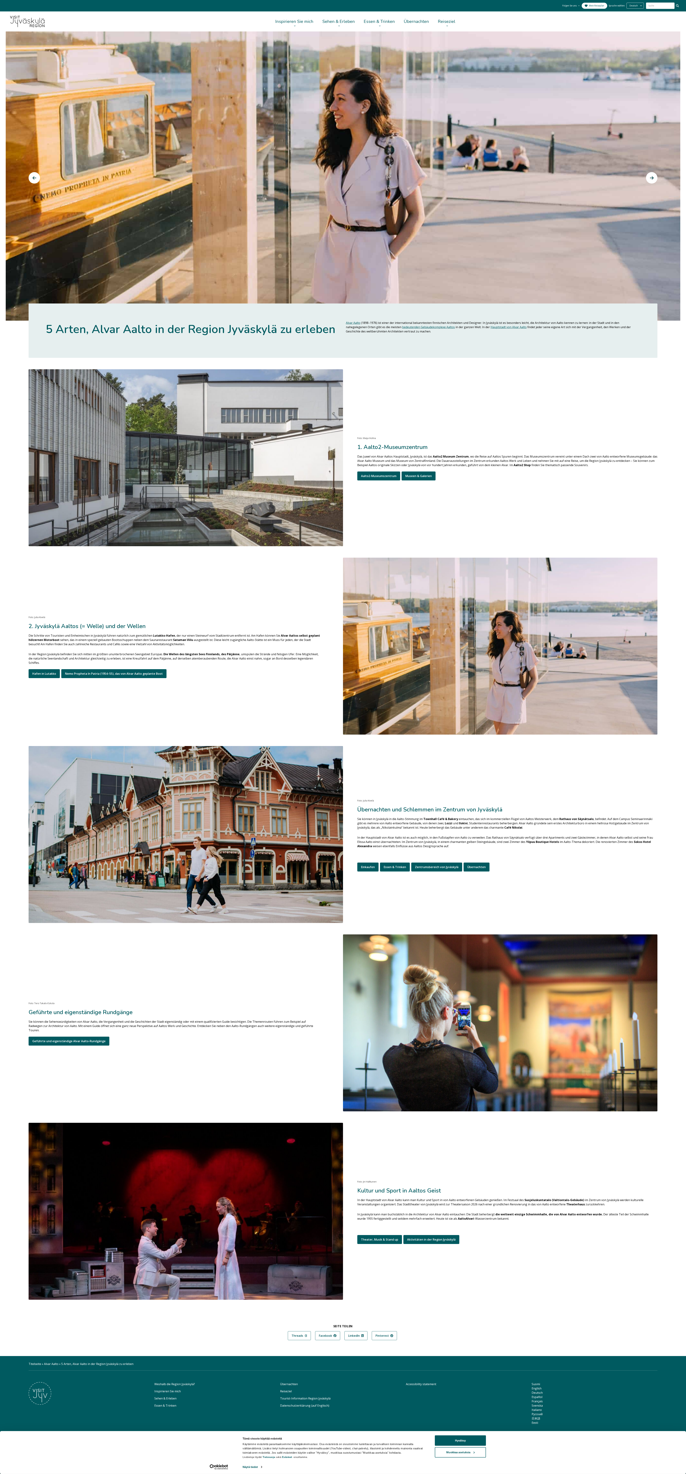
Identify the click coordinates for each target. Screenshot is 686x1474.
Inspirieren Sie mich (294, 21)
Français (537, 1401)
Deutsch (537, 1393)
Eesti (535, 1423)
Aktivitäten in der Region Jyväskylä (431, 1239)
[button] (34, 178)
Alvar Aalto (353, 323)
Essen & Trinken (379, 21)
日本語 (536, 1418)
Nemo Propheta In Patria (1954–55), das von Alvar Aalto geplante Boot (114, 674)
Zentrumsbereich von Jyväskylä (436, 867)
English (536, 1388)
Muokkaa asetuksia (458, 1452)
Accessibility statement (421, 1384)
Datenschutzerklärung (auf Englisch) (304, 1406)
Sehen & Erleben (338, 21)
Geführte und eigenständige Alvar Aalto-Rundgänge (69, 1041)
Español (537, 1397)
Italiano (537, 1410)
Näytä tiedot (250, 1466)
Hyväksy (460, 1440)
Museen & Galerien (418, 476)
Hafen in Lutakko (44, 674)
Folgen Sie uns (569, 5)
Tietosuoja (269, 1457)
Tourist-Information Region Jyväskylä (305, 1398)
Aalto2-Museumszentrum (378, 476)
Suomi (536, 1384)
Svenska (537, 1406)
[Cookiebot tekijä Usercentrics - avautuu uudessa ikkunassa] (219, 1467)
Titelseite (35, 1364)
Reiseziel (446, 21)
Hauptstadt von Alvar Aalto (509, 327)
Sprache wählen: (617, 5)
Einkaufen (368, 867)
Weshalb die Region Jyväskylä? (174, 1384)
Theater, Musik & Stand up (379, 1239)
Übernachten (416, 21)
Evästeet (287, 1457)
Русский (537, 1414)
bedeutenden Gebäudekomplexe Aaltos (428, 327)
